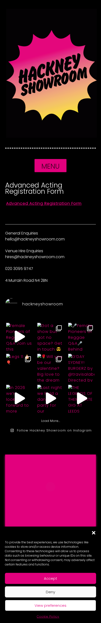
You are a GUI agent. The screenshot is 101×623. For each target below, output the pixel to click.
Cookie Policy (48, 616)
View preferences (50, 605)
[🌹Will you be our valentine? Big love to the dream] (50, 367)
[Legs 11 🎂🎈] (19, 367)
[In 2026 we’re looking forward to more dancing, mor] (19, 398)
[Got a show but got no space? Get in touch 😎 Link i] (50, 336)
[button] (93, 532)
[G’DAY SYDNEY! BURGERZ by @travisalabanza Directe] (81, 367)
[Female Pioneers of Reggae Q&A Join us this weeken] (19, 336)
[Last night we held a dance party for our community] (50, 398)
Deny (50, 591)
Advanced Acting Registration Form (44, 203)
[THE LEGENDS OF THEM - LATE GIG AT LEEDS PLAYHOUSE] (81, 398)
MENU (50, 166)
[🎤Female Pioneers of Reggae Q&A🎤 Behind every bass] (81, 336)
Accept (50, 578)
